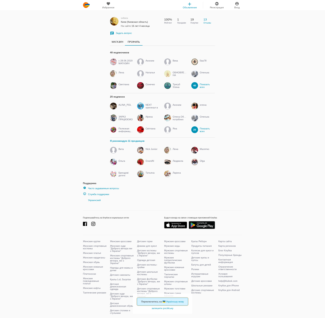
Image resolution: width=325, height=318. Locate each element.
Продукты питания (201, 246)
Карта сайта (225, 241)
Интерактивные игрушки (199, 275)
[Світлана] (152, 131)
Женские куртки (91, 241)
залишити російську (162, 308)
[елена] (206, 108)
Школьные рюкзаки (201, 285)
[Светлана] (125, 87)
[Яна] (179, 131)
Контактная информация (225, 260)
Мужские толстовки (174, 288)
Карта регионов (227, 246)
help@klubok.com (227, 281)
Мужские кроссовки (175, 241)
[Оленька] (206, 75)
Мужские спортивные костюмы (176, 251)
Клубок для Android (229, 290)
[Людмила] (179, 164)
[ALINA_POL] (125, 108)
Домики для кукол (147, 246)
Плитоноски (89, 273)
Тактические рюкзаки (94, 292)
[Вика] (179, 63)
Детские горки (145, 241)
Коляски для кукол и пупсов (202, 251)
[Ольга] (125, 164)
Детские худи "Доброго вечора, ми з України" (121, 296)
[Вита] (125, 152)
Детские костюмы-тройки (147, 266)
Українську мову (175, 301)
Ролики (195, 269)
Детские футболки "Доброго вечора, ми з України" (148, 281)
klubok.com (86, 5)
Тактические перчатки (171, 275)
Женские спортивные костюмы (95, 247)
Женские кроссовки (121, 241)
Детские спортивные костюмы (202, 291)
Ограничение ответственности (227, 268)
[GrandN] (152, 164)
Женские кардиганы (94, 257)
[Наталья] (152, 75)
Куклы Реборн (199, 241)
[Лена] (125, 75)
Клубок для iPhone (228, 285)
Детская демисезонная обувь (121, 304)
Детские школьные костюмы (147, 273)
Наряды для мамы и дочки (121, 269)
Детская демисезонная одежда (118, 286)
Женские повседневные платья (91, 281)
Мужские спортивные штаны (176, 282)
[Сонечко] (152, 87)
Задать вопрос (124, 33)
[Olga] (206, 164)
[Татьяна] (152, 175)
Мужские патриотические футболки (173, 260)
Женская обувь (91, 262)
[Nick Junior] (152, 152)
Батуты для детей (201, 264)
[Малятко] (206, 152)
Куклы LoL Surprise (120, 279)
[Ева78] (206, 63)
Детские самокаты (120, 274)
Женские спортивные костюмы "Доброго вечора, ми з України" (122, 259)
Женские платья (92, 253)
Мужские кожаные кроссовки (174, 268)
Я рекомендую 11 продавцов (127, 141)
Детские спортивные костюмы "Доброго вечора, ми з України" (148, 292)
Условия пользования (225, 275)
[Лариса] (179, 175)
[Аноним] (152, 63)
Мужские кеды (172, 246)
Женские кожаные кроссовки (93, 268)
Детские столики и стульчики (120, 311)
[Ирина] (152, 119)
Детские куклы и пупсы (200, 258)
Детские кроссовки (201, 281)
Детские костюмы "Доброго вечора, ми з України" (148, 253)
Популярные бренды (230, 255)
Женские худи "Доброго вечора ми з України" (121, 248)
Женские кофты (92, 288)
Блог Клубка (225, 250)
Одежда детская (146, 260)
